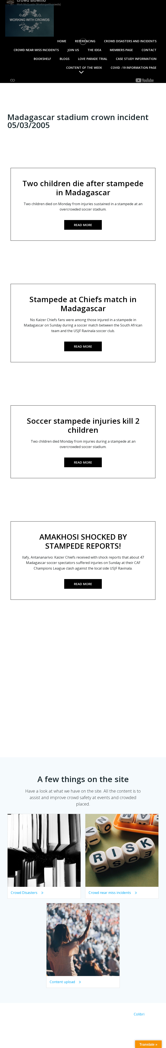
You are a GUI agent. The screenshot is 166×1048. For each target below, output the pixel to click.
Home (61, 41)
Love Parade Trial (92, 59)
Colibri (139, 1014)
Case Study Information (136, 59)
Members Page (121, 50)
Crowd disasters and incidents (130, 41)
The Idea (94, 50)
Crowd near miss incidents (36, 50)
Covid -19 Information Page (133, 68)
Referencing (85, 41)
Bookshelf (42, 59)
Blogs (64, 59)
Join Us (73, 50)
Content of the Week (84, 68)
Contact (149, 50)
